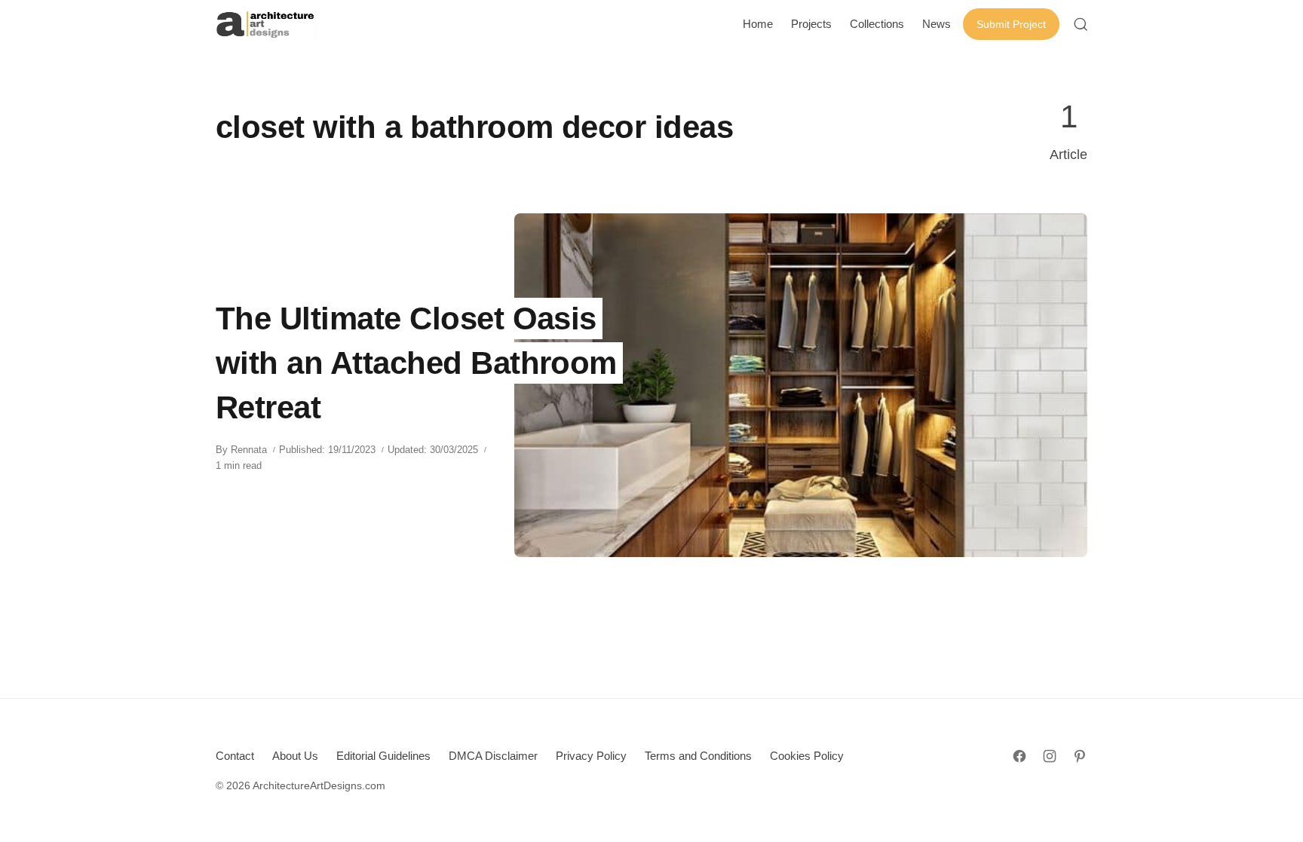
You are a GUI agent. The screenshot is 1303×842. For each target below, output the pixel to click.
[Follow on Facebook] (1019, 756)
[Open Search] (1080, 24)
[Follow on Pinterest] (1079, 756)
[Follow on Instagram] (1049, 756)
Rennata (249, 449)
